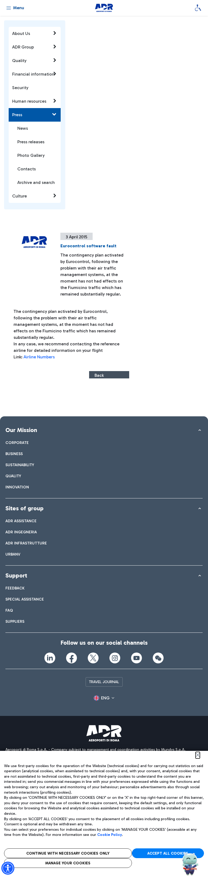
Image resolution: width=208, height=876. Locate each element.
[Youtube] (136, 658)
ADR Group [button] (23, 47)
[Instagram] (114, 658)
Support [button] (16, 575)
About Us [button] (21, 33)
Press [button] (17, 114)
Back (99, 375)
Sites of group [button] (24, 508)
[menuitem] (17, 443)
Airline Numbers (40, 356)
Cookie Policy (109, 834)
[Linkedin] (49, 658)
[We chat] (158, 658)
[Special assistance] (198, 7)
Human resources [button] (29, 101)
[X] (93, 658)
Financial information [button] (33, 74)
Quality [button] (19, 60)
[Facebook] (71, 658)
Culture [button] (19, 196)
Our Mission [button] (21, 430)
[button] (104, 698)
